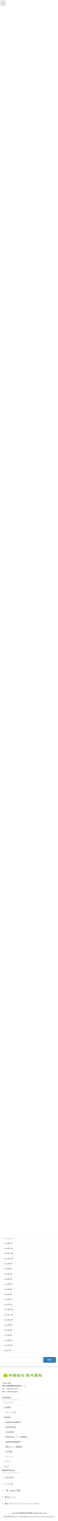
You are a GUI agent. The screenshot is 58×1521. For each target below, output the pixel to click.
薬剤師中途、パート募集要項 (16, 1437)
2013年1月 (8, 1340)
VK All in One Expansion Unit (45, 1516)
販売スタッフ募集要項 (13, 1447)
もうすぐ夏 (9, 1484)
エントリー (9, 1457)
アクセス (7, 1462)
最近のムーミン (10, 1497)
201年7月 (7, 1351)
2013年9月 (8, 1325)
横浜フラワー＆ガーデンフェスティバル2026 (22, 1503)
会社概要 (7, 1407)
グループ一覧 (10, 1412)
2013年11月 (8, 1315)
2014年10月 (8, 1259)
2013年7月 (8, 1335)
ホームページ (9, 1402)
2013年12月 (8, 1310)
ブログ (6, 1466)
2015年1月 (8, 1243)
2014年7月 (8, 1274)
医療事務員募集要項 (13, 1442)
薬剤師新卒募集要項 (13, 1422)
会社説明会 (9, 1432)
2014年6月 (8, 1279)
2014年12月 (8, 1248)
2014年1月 (8, 1305)
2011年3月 (8, 1345)
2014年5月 (8, 1284)
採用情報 (7, 1417)
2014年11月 (8, 1253)
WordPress (15, 1516)
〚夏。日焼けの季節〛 (13, 1490)
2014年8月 (8, 1269)
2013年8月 (8, 1330)
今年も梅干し (10, 1477)
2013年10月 (8, 1320)
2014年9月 (8, 1264)
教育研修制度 (10, 1427)
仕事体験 (8, 1452)
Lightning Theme (28, 1516)
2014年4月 (8, 1289)
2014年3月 (8, 1294)
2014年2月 (8, 1300)
